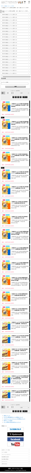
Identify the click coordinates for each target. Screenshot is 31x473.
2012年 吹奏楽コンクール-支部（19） (9, 50)
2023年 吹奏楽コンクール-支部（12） (9, 22)
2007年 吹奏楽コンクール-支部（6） (9, 64)
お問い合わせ (4, 463)
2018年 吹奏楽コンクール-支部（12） (9, 34)
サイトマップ (4, 461)
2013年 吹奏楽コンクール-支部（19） (9, 48)
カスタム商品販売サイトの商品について (13, 417)
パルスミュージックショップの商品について (14, 419)
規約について (7, 415)
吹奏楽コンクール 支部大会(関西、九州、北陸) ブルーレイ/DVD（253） (15, 11)
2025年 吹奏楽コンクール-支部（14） (9, 17)
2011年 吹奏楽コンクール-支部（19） (9, 53)
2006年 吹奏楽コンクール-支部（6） (9, 67)
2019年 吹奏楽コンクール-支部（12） (9, 31)
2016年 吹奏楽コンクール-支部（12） (9, 39)
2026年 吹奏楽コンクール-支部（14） (9, 14)
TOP (2, 6)
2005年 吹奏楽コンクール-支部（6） (9, 70)
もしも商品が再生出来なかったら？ (12, 422)
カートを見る (4, 452)
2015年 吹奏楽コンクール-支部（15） (9, 42)
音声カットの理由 (8, 420)
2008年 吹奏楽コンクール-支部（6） (9, 62)
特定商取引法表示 (5, 456)
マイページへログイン (6, 454)
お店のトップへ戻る (6, 449)
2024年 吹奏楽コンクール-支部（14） (9, 20)
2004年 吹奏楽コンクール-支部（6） (9, 73)
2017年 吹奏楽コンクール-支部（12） (9, 36)
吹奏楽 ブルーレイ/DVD (9, 6)
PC (22, 468)
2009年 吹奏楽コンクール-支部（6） (9, 59)
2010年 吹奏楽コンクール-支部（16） (9, 56)
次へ (25, 411)
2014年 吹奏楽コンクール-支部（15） (9, 45)
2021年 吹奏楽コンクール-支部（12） (9, 28)
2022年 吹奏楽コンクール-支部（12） (9, 25)
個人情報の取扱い (5, 459)
